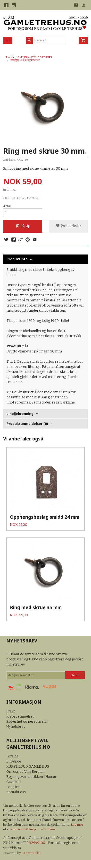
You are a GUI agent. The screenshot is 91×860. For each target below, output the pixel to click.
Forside (10, 57)
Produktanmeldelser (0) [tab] (27, 423)
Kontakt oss (16, 792)
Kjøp (25, 225)
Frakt (10, 711)
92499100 (37, 843)
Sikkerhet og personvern (26, 722)
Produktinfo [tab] (17, 259)
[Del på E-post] (35, 240)
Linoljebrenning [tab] (20, 413)
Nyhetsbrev (15, 727)
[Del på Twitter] (6, 240)
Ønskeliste (70, 225)
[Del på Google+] (20, 240)
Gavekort (14, 782)
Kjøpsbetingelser (20, 716)
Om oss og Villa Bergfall (25, 772)
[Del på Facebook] (13, 240)
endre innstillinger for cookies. (33, 829)
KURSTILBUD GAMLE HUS (27, 766)
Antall (7, 206)
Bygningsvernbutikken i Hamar (31, 777)
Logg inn (13, 787)
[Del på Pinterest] (28, 240)
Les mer (77, 824)
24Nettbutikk (31, 853)
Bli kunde (13, 761)
